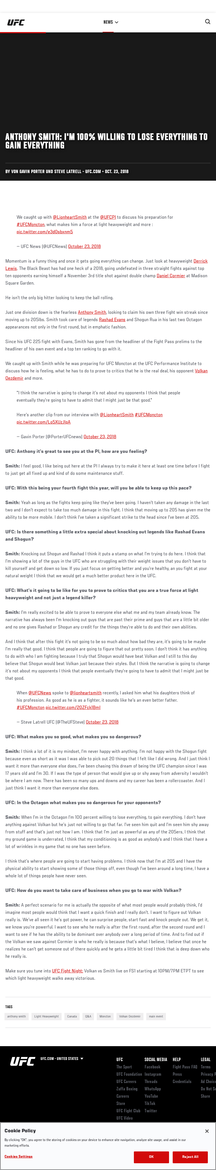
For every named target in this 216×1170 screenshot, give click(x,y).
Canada (72, 1016)
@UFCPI (108, 217)
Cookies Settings (18, 1157)
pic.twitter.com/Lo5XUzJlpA (44, 422)
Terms (206, 1067)
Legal (205, 1059)
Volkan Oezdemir (130, 1016)
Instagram (153, 1074)
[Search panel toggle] (208, 21)
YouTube (151, 1096)
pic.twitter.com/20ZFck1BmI (73, 707)
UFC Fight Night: (67, 971)
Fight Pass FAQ (185, 1067)
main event (156, 1016)
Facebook (153, 1067)
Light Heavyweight (46, 1016)
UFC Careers (126, 1081)
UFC (119, 1059)
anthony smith (16, 1016)
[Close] (207, 1131)
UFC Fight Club (128, 1111)
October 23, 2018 (84, 246)
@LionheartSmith (70, 217)
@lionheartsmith (86, 693)
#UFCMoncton (30, 224)
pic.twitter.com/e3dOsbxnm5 (45, 232)
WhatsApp (153, 1089)
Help (177, 1059)
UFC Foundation (129, 1074)
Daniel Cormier (171, 276)
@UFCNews (39, 693)
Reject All (190, 1157)
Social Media (156, 1059)
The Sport (124, 1067)
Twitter (151, 1111)
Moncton (105, 1016)
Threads (151, 1081)
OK (151, 1157)
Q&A (88, 1016)
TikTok (150, 1103)
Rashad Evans (112, 320)
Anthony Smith (92, 312)
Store (120, 1103)
